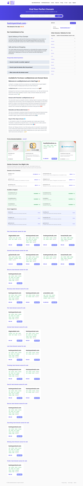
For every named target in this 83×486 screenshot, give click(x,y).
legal (44, 295)
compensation (46, 296)
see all (24, 139)
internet (52, 145)
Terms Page (70, 482)
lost (32, 239)
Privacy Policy (64, 482)
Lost (52, 56)
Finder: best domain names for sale (17, 461)
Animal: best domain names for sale (17, 327)
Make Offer (73, 23)
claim (50, 295)
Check (39, 212)
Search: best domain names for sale (17, 384)
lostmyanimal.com (16, 23)
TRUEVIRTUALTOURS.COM (65, 153)
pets (14, 237)
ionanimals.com (66, 235)
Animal (52, 53)
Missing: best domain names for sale (17, 442)
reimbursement (51, 296)
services (51, 237)
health (55, 145)
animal (20, 237)
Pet (51, 50)
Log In (70, 2)
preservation (70, 239)
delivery (50, 146)
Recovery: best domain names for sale (17, 289)
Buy (39, 193)
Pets (52, 38)
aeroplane (45, 298)
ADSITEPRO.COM (11, 153)
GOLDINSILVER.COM (29, 153)
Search (52, 62)
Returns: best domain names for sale (17, 269)
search (27, 240)
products (48, 145)
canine (10, 239)
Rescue (52, 65)
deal (12, 239)
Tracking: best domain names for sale (17, 365)
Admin (75, 482)
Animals (52, 41)
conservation (11, 258)
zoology (71, 237)
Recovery (53, 47)
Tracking (52, 59)
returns (33, 237)
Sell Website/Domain (45, 2)
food (53, 146)
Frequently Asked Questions (15, 57)
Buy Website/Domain (36, 2)
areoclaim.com (48, 293)
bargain (16, 239)
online (45, 145)
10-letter (62, 240)
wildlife (68, 237)
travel (47, 295)
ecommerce (45, 146)
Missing (52, 71)
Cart (66, 2)
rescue (31, 240)
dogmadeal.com (14, 235)
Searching (53, 68)
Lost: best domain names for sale (16, 346)
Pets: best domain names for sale (16, 231)
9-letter (49, 298)
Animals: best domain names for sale (17, 250)
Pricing (61, 2)
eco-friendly (16, 258)
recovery (37, 237)
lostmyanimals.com (50, 235)
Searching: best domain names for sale (18, 422)
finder (31, 242)
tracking (35, 239)
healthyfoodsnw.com (50, 143)
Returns (52, 44)
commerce (10, 237)
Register (74, 2)
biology (65, 239)
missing (27, 242)
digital (16, 256)
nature (62, 239)
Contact (52, 2)
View (39, 174)
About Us (57, 2)
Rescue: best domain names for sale (17, 403)
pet (26, 239)
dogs (16, 237)
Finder (52, 74)
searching (34, 240)
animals (30, 237)
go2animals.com (14, 255)
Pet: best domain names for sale (16, 308)
